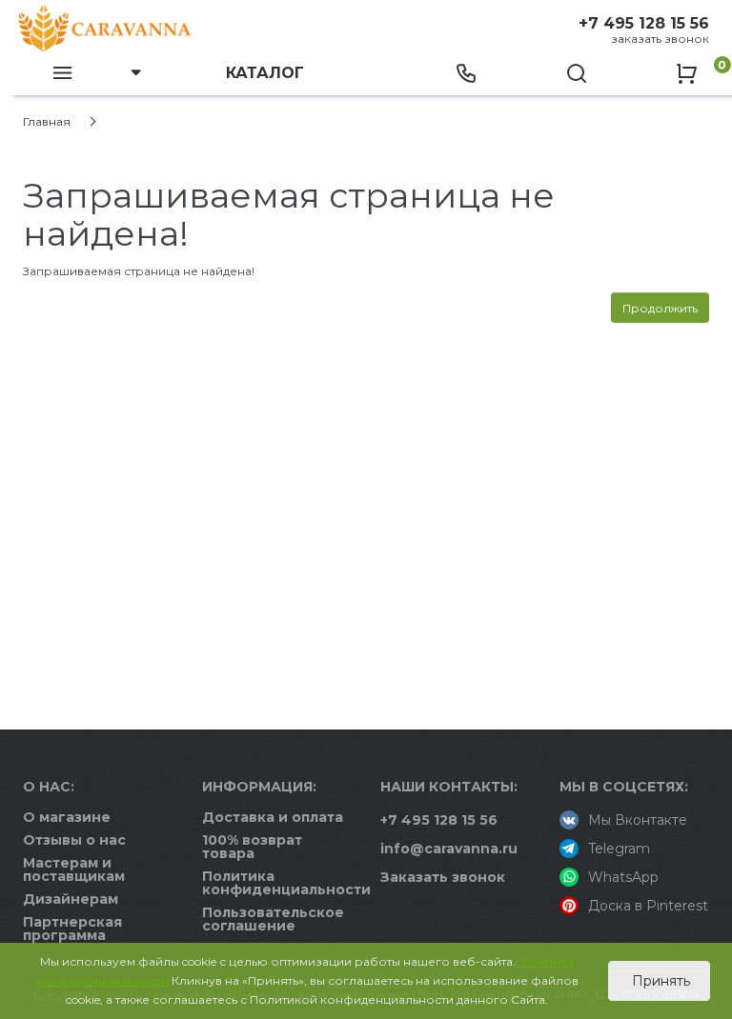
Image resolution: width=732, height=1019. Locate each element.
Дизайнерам (70, 899)
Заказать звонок (660, 38)
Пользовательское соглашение (273, 919)
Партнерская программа (72, 928)
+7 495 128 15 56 (644, 23)
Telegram (619, 848)
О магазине (67, 817)
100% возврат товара (252, 846)
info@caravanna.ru (449, 848)
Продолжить (660, 308)
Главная (47, 121)
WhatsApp (623, 877)
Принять (659, 980)
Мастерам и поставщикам (74, 869)
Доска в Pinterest (648, 905)
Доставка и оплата (272, 817)
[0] (686, 72)
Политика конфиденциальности (286, 882)
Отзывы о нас (74, 840)
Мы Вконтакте (637, 820)
